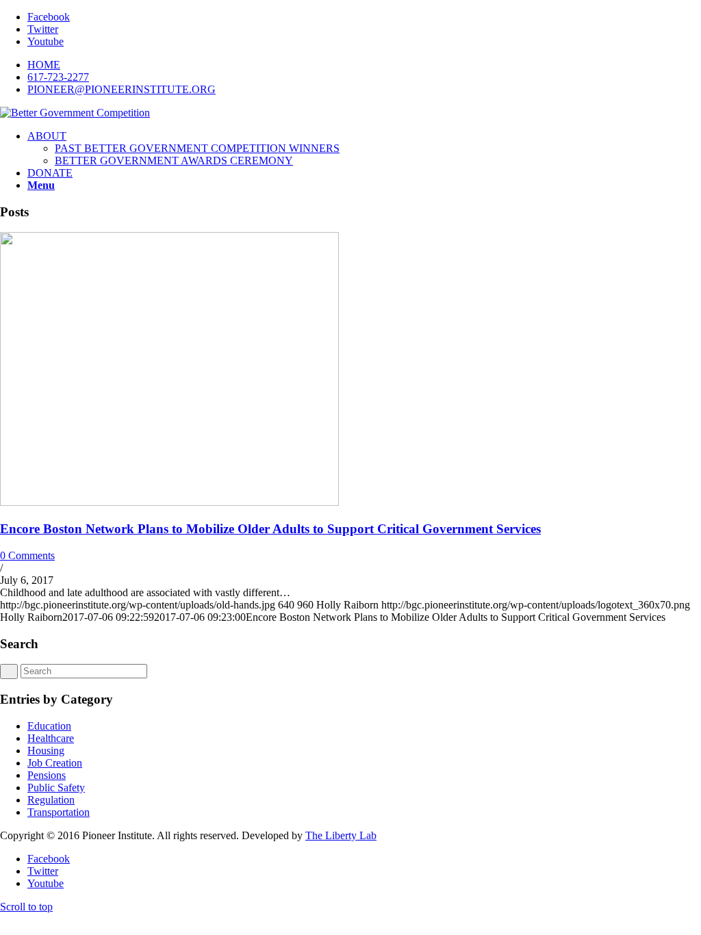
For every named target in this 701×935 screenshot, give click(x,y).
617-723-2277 (58, 77)
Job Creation (54, 763)
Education (49, 726)
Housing (45, 750)
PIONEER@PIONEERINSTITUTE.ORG (121, 89)
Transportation (58, 812)
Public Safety (56, 787)
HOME (43, 65)
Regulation (51, 800)
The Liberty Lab (341, 835)
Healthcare (50, 738)
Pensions (46, 775)
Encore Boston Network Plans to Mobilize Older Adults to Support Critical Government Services (270, 529)
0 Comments (27, 555)
